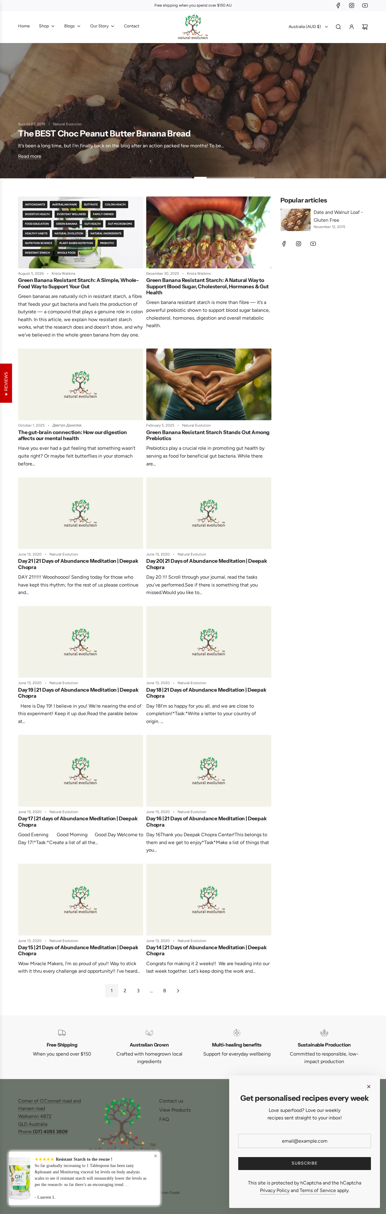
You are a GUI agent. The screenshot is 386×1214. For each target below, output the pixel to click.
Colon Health (115, 204)
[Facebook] (338, 5)
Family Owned (103, 214)
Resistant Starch (37, 252)
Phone (43, 1131)
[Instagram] (351, 5)
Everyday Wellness (71, 214)
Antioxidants (35, 204)
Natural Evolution (69, 233)
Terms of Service (318, 1190)
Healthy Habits (36, 233)
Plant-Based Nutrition (76, 243)
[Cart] (365, 26)
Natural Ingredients (105, 233)
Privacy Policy (275, 1190)
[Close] (368, 1086)
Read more (29, 156)
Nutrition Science (38, 243)
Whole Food (66, 252)
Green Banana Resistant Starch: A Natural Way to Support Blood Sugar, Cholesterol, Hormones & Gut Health (207, 286)
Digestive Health (37, 214)
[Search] (338, 26)
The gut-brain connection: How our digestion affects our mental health (72, 435)
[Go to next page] (178, 990)
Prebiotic (107, 243)
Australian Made (64, 204)
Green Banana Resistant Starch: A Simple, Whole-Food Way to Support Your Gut (78, 283)
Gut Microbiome (120, 223)
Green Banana (66, 223)
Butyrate (91, 204)
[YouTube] (365, 5)
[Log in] (351, 26)
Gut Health (92, 223)
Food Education (37, 223)
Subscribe (305, 1163)
